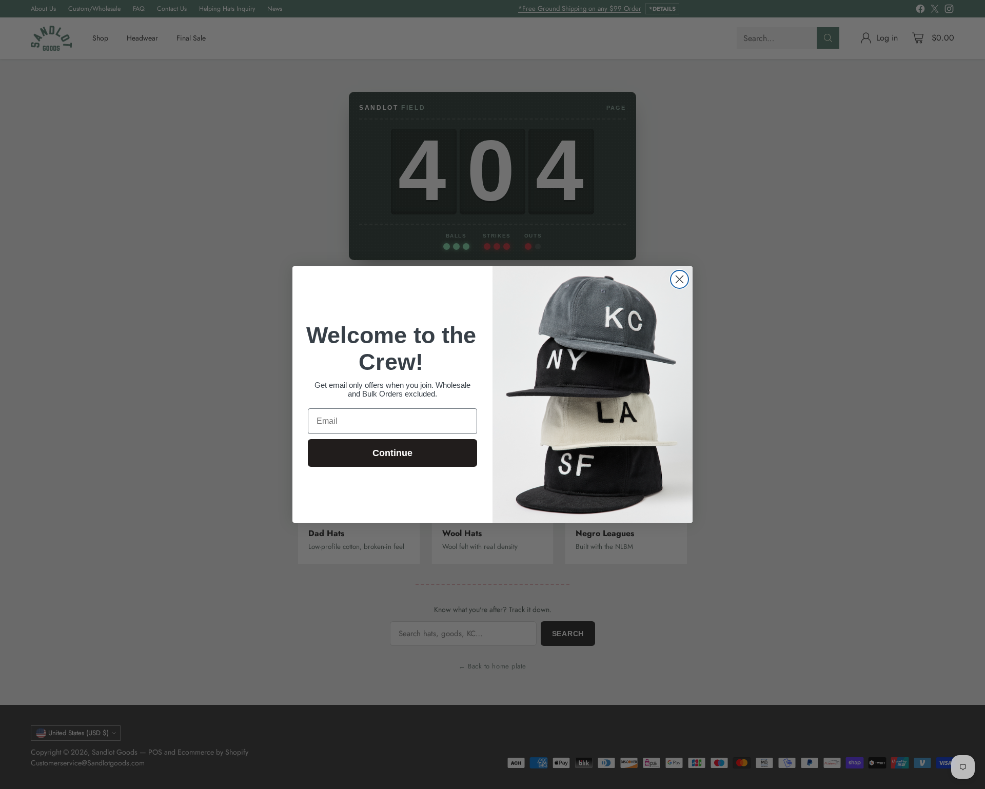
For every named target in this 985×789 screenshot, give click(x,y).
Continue (392, 453)
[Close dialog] (679, 279)
